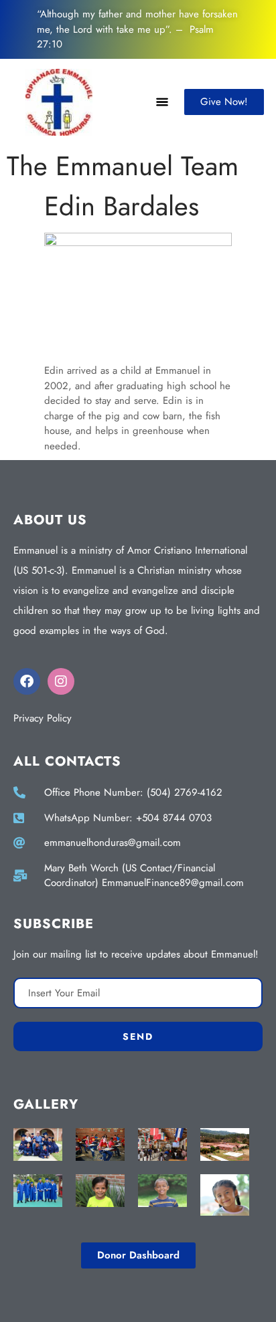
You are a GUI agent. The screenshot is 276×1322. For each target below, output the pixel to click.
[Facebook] (26, 681)
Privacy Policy (42, 718)
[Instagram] (61, 681)
